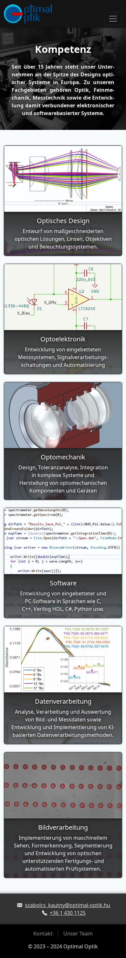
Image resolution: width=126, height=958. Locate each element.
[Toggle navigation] (113, 18)
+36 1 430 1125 (68, 912)
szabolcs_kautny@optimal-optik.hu (67, 905)
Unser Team (78, 933)
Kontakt (43, 933)
